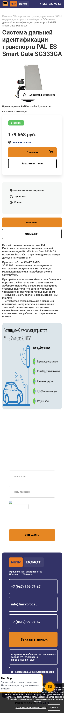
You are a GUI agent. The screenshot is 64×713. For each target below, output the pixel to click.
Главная (7, 16)
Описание (31, 222)
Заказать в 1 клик (32, 163)
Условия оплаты (22, 142)
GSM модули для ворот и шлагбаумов (32, 18)
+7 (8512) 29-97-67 (25, 622)
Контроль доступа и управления (34, 16)
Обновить (18, 502)
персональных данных (22, 522)
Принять (54, 707)
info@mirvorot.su (24, 604)
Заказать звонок (34, 639)
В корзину (32, 152)
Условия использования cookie (31, 707)
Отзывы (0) (31, 234)
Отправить (32, 535)
